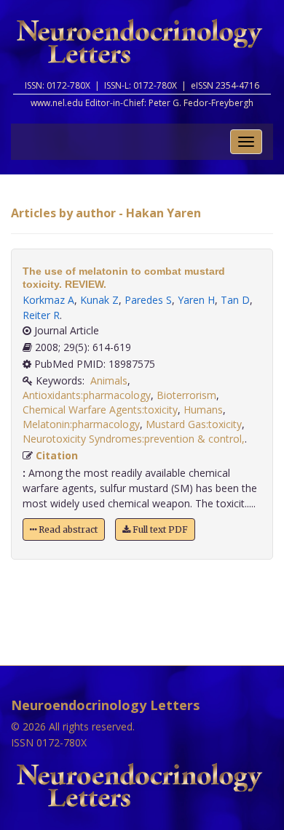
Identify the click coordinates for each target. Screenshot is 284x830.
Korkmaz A (48, 300)
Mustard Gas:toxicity (194, 424)
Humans (203, 409)
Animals (108, 380)
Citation (57, 455)
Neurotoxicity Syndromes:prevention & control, (134, 439)
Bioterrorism (186, 395)
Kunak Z (99, 300)
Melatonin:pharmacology (81, 424)
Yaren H (196, 300)
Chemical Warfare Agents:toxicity (100, 409)
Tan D (235, 300)
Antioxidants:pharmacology (87, 395)
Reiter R (41, 315)
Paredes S (148, 300)
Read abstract (67, 529)
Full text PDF (159, 529)
